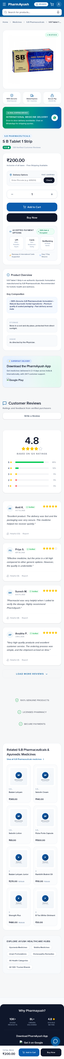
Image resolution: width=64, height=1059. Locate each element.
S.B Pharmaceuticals (35, 22)
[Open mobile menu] (4, 4)
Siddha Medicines (42, 947)
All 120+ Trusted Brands (19, 967)
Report (26, 533)
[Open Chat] (55, 1041)
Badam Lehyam (15, 792)
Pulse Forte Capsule (44, 833)
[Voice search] (59, 12)
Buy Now (51, 1052)
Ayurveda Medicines (18, 947)
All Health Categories (18, 960)
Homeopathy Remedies (43, 954)
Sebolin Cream (41, 792)
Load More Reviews (30, 673)
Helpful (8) (14, 618)
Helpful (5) (14, 576)
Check (49, 180)
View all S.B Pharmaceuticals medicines (24, 759)
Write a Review (32, 416)
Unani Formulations (18, 954)
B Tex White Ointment (45, 915)
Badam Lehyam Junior (18, 874)
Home (5, 22)
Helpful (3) (14, 660)
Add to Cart (31, 1052)
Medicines (17, 22)
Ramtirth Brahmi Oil (44, 874)
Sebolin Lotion (15, 833)
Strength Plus (15, 915)
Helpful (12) (15, 533)
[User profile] (59, 4)
